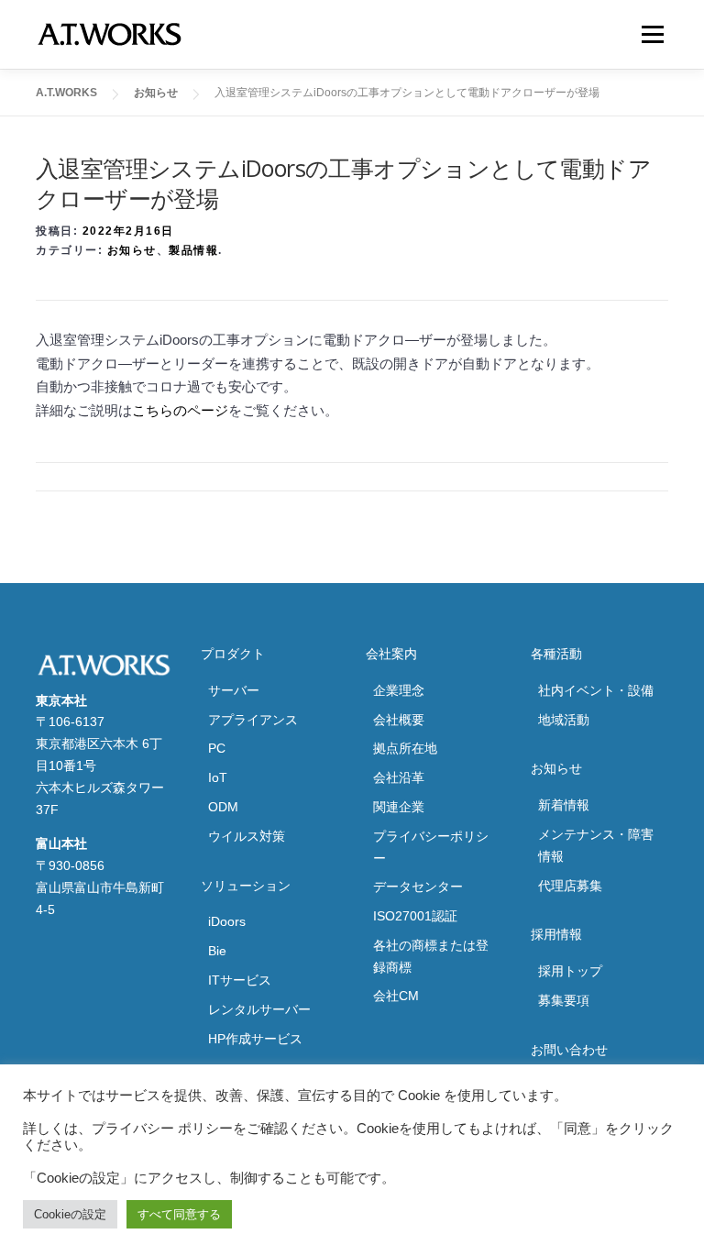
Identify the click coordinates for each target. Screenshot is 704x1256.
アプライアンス (253, 719)
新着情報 (563, 805)
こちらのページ (180, 410)
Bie (217, 950)
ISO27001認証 (415, 916)
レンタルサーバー (259, 1009)
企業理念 (398, 690)
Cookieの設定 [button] (70, 1214)
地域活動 (563, 719)
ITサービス (239, 980)
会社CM (396, 995)
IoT (217, 777)
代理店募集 (570, 885)
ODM (223, 806)
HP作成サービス (255, 1038)
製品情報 (193, 250)
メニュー (652, 34)
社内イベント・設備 (596, 690)
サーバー (233, 690)
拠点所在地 (405, 748)
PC (217, 748)
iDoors (227, 921)
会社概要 (398, 719)
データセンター (418, 886)
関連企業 (398, 806)
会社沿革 (398, 777)
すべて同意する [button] (179, 1214)
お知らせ (132, 250)
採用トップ (570, 971)
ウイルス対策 (246, 836)
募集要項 (563, 1000)
